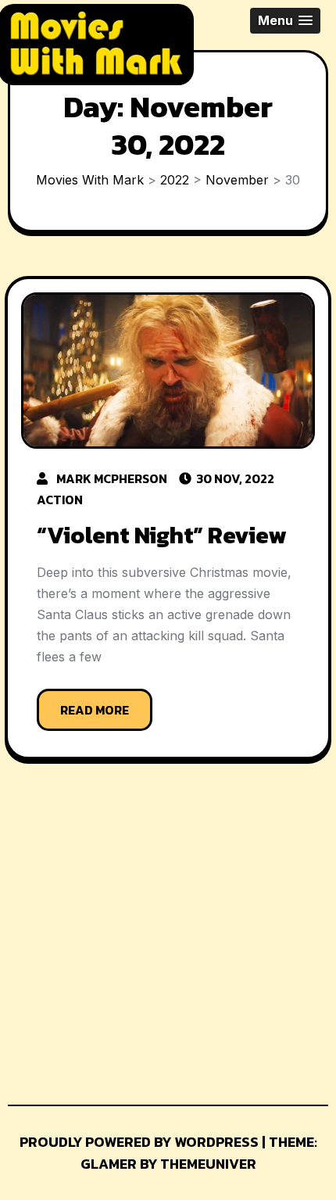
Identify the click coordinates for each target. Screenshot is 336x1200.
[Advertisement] (123, 938)
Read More (94, 709)
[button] (285, 21)
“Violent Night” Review (161, 535)
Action (60, 499)
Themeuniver (208, 1163)
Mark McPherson (111, 478)
